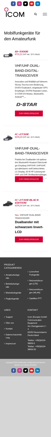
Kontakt (9, 329)
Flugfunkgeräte (12, 299)
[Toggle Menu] (45, 14)
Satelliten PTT (35, 298)
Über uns (10, 323)
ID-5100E (21, 51)
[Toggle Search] (35, 14)
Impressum (11, 343)
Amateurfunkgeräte (13, 276)
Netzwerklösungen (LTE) (36, 282)
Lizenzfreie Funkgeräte (34, 273)
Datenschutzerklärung (14, 336)
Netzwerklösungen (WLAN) (36, 291)
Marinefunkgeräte (13, 293)
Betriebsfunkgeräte (13, 285)
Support (9, 317)
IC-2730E (22, 134)
